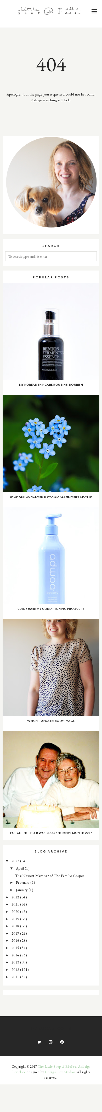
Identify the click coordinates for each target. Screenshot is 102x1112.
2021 (16, 904)
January (22, 889)
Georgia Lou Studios (60, 1072)
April (20, 868)
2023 (16, 860)
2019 (16, 918)
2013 (16, 962)
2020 (16, 911)
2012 (16, 969)
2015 (16, 947)
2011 (16, 976)
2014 (16, 954)
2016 (16, 940)
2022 (16, 896)
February (23, 882)
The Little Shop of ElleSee (57, 1066)
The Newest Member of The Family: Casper (49, 875)
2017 (16, 933)
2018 (16, 925)
